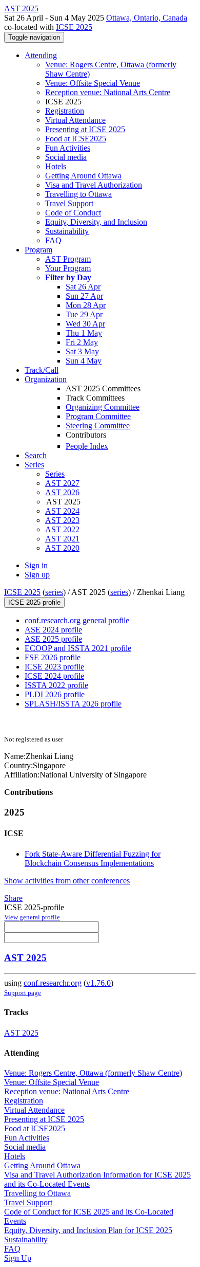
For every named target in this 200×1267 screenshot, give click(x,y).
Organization (46, 379)
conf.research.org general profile (77, 620)
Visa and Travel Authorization (93, 184)
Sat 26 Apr (83, 286)
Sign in (36, 565)
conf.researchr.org (53, 983)
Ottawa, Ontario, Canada (146, 17)
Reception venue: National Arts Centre (107, 92)
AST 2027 (62, 483)
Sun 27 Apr (84, 296)
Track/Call (41, 370)
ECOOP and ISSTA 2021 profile (78, 648)
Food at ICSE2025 (75, 138)
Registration (64, 110)
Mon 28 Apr (86, 305)
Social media (66, 157)
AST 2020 (62, 548)
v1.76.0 (98, 983)
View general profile (32, 917)
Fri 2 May (82, 342)
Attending (41, 55)
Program (38, 249)
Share (13, 898)
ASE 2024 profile (53, 629)
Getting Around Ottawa (83, 175)
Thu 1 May (84, 333)
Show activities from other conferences (67, 880)
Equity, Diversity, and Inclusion (96, 222)
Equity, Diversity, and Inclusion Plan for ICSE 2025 (88, 1230)
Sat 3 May (82, 351)
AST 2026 (62, 492)
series (54, 592)
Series (55, 473)
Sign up (37, 574)
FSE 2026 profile (53, 657)
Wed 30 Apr (85, 323)
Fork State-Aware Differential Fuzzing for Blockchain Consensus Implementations (93, 858)
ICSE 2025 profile (34, 602)
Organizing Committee (102, 407)
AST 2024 (62, 510)
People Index (87, 446)
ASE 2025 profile (53, 639)
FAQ (53, 240)
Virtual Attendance (75, 120)
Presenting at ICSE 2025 (85, 129)
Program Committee (98, 416)
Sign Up (17, 1258)
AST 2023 (62, 520)
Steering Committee (98, 425)
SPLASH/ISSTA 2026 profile (73, 703)
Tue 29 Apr (84, 314)
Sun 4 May (84, 360)
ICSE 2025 (74, 27)
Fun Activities (67, 147)
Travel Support (69, 203)
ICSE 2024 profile (54, 676)
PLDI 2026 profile (55, 694)
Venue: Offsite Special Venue (92, 83)
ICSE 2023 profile (54, 666)
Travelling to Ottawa (78, 194)
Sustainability (67, 231)
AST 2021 (62, 538)
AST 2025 (25, 957)
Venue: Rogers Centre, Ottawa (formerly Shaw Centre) (93, 1073)
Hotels (55, 166)
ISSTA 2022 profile (56, 685)
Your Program (68, 268)
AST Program (68, 259)
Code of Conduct (73, 212)
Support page (22, 993)
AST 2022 (62, 529)
